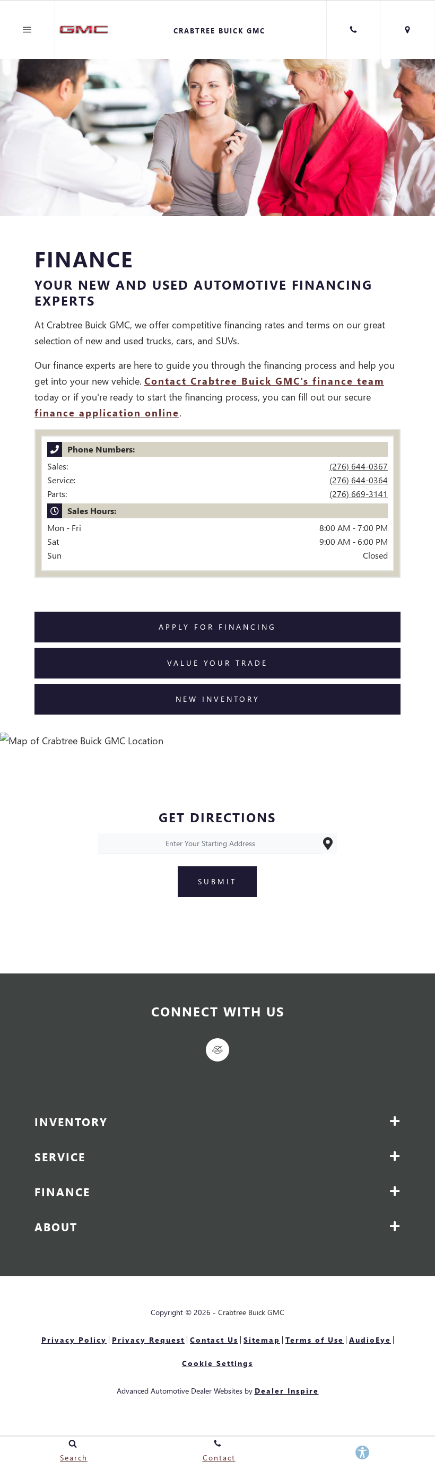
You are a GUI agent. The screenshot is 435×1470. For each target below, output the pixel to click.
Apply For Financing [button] (217, 627)
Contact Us (214, 1340)
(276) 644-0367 (358, 466)
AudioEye (370, 1340)
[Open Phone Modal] (353, 30)
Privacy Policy (74, 1340)
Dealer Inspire (287, 1391)
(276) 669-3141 (358, 493)
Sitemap (261, 1340)
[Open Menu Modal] (27, 30)
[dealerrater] (217, 1050)
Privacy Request (148, 1340)
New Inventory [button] (218, 699)
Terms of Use (314, 1340)
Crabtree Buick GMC (251, 1312)
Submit (217, 881)
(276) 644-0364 (358, 479)
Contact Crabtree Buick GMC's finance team (264, 380)
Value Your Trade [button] (217, 663)
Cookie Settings (217, 1363)
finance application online (106, 412)
